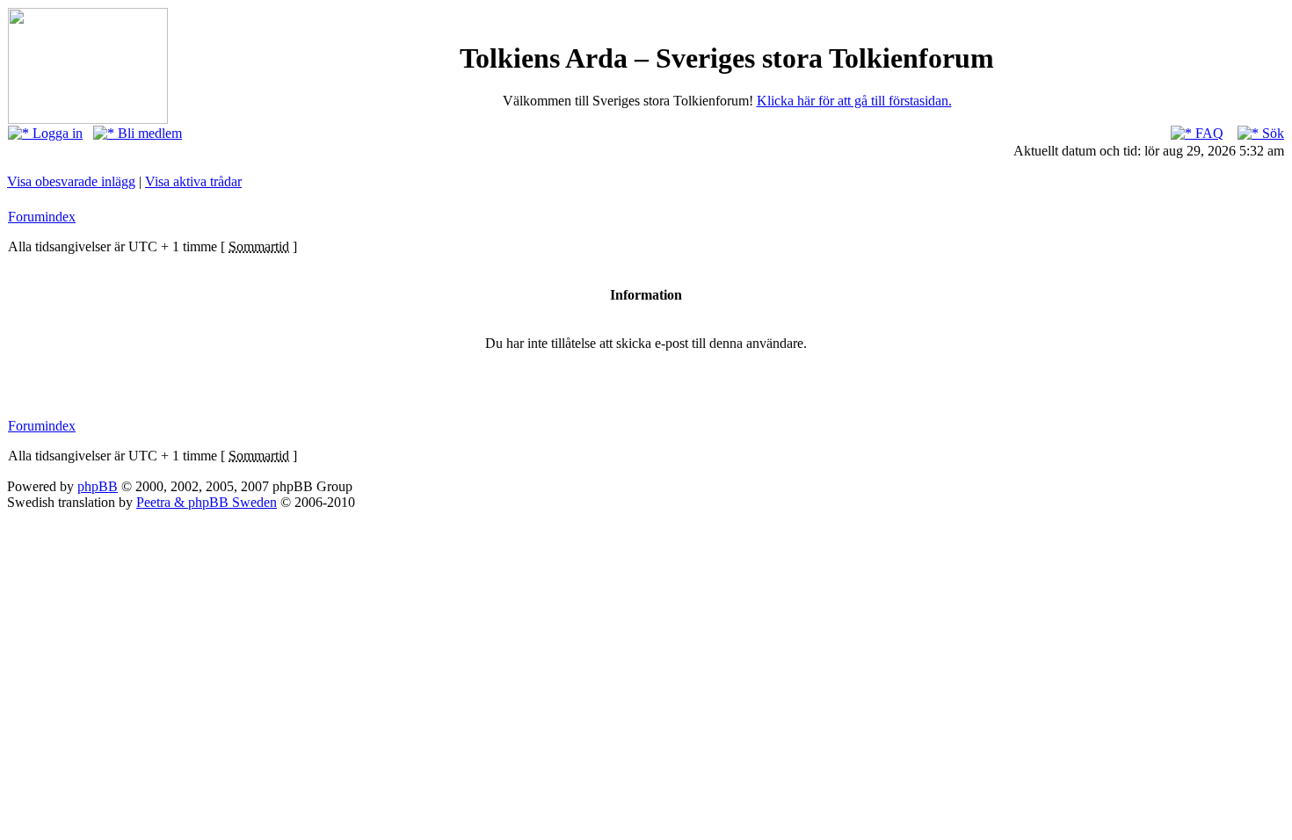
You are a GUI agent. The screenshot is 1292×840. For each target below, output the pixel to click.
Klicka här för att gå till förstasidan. (854, 100)
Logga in (56, 133)
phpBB (97, 486)
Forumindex (42, 216)
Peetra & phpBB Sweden (206, 502)
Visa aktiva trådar (193, 181)
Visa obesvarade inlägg (71, 181)
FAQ (1207, 133)
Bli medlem (148, 133)
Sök (1271, 133)
